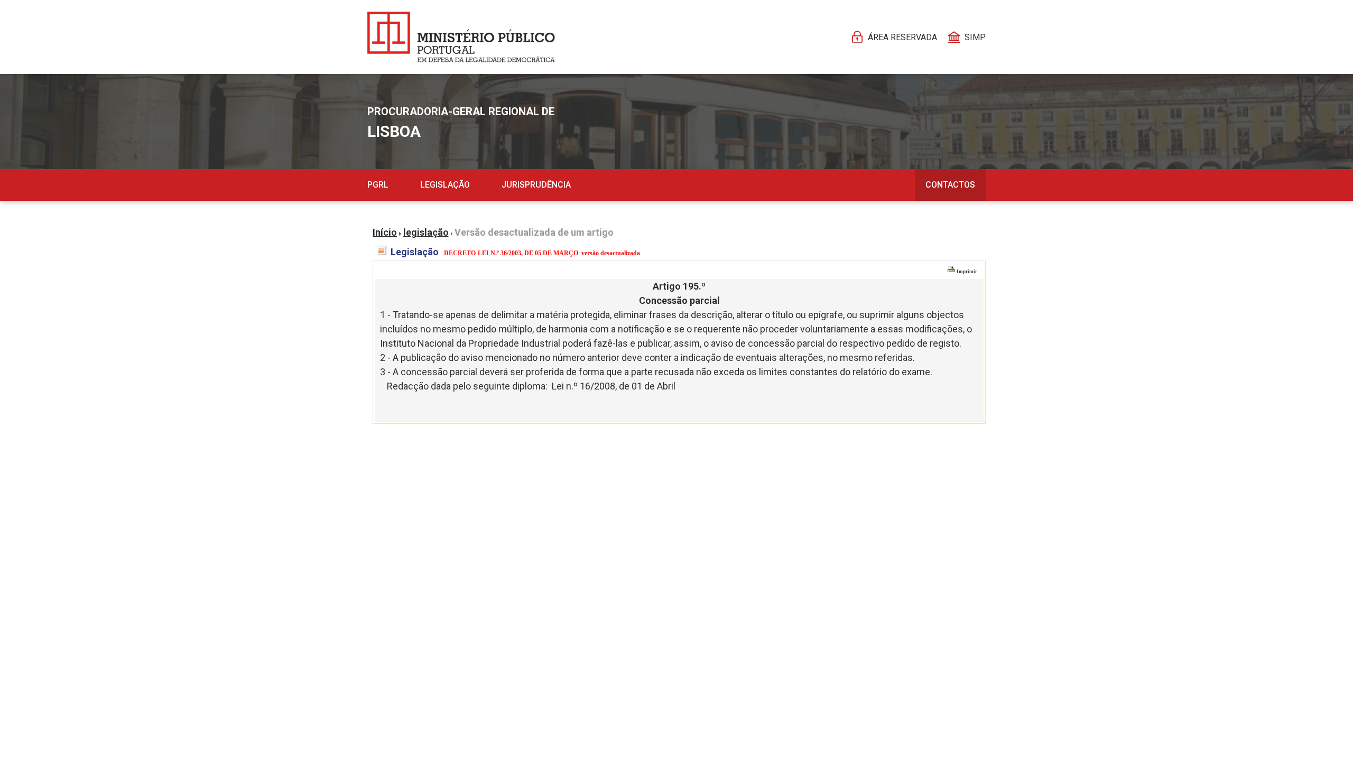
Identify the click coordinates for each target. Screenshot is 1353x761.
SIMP (975, 37)
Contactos (950, 185)
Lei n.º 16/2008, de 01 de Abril (613, 386)
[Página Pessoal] (461, 37)
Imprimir (966, 271)
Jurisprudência (536, 185)
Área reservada (902, 37)
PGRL (377, 185)
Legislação (445, 185)
